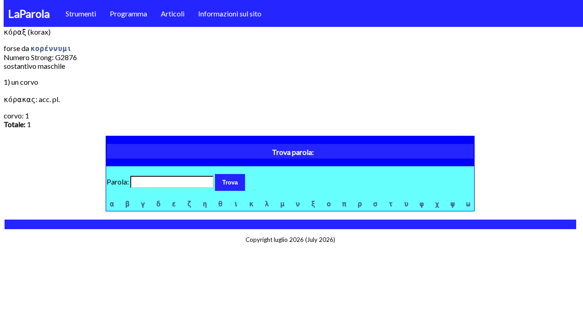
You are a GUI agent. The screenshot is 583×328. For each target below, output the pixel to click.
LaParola (29, 13)
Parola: (118, 181)
